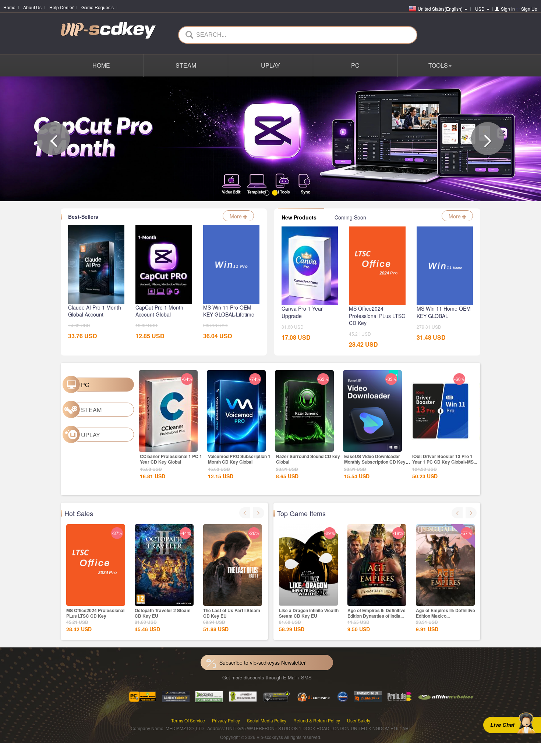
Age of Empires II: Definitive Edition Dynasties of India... (376, 613)
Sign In (508, 9)
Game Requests (97, 7)
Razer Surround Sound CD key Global (308, 459)
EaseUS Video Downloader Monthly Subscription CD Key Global (375, 462)
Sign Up (529, 9)
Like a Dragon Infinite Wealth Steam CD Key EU (309, 613)
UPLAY (270, 65)
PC (355, 65)
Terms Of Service (188, 720)
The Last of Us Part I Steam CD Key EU (231, 613)
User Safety (358, 720)
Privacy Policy (226, 720)
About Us (32, 7)
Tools (438, 65)
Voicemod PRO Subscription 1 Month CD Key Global (239, 459)
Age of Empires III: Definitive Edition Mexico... (445, 613)
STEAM (186, 65)
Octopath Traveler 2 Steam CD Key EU (163, 613)
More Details (168, 445)
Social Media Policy (266, 720)
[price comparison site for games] (276, 696)
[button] (53, 138)
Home (9, 7)
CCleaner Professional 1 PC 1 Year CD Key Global (171, 459)
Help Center (61, 7)
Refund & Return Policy (316, 720)
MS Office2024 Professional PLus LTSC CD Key (95, 613)
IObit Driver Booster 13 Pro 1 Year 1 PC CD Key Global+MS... (444, 459)
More (236, 216)
